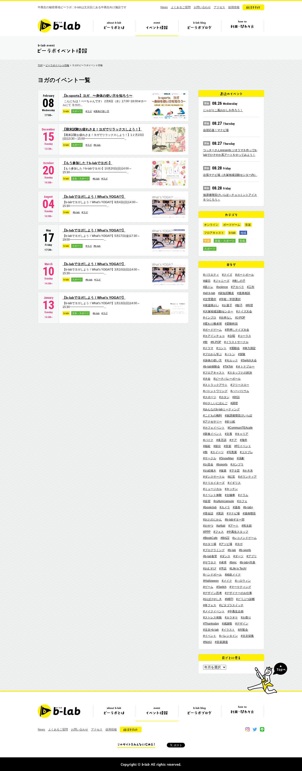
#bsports (221, 464)
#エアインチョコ (214, 336)
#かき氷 (248, 470)
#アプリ (252, 556)
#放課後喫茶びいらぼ (238, 415)
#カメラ (225, 507)
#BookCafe (210, 538)
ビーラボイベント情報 (57, 65)
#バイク (208, 440)
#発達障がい (211, 305)
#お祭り (246, 617)
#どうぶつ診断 (245, 599)
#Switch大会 (249, 360)
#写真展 (232, 452)
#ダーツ (238, 556)
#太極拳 (230, 495)
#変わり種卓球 (212, 323)
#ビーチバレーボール (227, 378)
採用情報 (233, 7)
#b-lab (97, 145)
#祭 (205, 452)
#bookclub (210, 507)
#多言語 (221, 440)
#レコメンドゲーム (244, 538)
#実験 (241, 354)
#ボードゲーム (212, 329)
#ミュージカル (212, 489)
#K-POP (216, 342)
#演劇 (240, 458)
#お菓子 (227, 305)
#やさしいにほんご (215, 403)
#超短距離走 (226, 293)
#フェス (219, 531)
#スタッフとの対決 (240, 372)
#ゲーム (208, 587)
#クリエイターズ (214, 482)
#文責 (228, 434)
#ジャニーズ (221, 281)
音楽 (248, 224)
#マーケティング (240, 587)
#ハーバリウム (240, 391)
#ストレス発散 (212, 617)
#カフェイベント (214, 427)
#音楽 (227, 446)
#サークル (209, 458)
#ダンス (225, 556)
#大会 (206, 378)
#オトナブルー (245, 366)
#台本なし (225, 317)
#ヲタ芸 (235, 470)
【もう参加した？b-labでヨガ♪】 (87, 163)
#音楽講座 (221, 642)
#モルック (231, 360)
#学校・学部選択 (230, 299)
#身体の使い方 (101, 111)
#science (222, 287)
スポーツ (77, 111)
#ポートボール (244, 274)
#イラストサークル (236, 342)
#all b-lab (209, 293)
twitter (255, 729)
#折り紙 (230, 421)
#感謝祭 (227, 623)
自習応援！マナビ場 (216, 130)
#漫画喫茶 (249, 513)
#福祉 (206, 446)
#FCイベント (242, 446)
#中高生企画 (235, 611)
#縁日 (206, 281)
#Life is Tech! (238, 568)
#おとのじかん (212, 519)
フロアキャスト (214, 232)
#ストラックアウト (215, 385)
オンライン (211, 224)
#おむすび (209, 568)
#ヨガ (89, 111)
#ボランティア (247, 476)
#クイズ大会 (244, 311)
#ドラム (243, 495)
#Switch (221, 587)
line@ (262, 729)
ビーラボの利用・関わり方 (242, 27)
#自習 (206, 501)
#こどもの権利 (212, 415)
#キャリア (241, 434)
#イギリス (234, 482)
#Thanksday (211, 623)
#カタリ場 (209, 544)
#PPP (206, 531)
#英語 (220, 513)
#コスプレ (246, 452)
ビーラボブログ (199, 27)
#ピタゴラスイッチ (231, 605)
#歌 (205, 342)
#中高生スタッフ (237, 531)
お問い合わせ (202, 7)
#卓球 (222, 562)
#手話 (222, 568)
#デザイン (241, 623)
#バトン (230, 354)
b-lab (66, 111)
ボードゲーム (231, 224)
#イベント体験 (212, 495)
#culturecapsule (224, 501)
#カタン (224, 397)
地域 (243, 232)
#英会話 (208, 513)
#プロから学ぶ (212, 354)
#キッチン (231, 489)
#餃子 (239, 305)
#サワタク (209, 562)
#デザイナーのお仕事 (238, 593)
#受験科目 (231, 323)
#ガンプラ (237, 464)
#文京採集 (247, 636)
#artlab (220, 525)
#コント (221, 348)
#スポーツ (209, 397)
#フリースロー (240, 385)
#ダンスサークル (214, 476)
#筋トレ (208, 287)
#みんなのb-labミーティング (221, 409)
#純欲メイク (233, 574)
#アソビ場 (225, 544)
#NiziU (207, 642)
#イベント (209, 636)
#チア (233, 440)
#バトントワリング (215, 391)
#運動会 (235, 348)
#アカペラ (237, 287)
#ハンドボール (212, 574)
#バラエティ (211, 274)
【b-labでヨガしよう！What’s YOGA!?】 (94, 196)
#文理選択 (209, 299)
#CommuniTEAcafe (240, 427)
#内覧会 (243, 629)
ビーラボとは (114, 27)
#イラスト (228, 629)
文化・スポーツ (80, 178)
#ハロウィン (243, 580)
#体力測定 (249, 348)
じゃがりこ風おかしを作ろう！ (223, 110)
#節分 (217, 446)
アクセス (219, 7)
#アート (233, 525)
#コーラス (244, 336)
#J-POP (240, 317)
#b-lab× (248, 507)
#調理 (234, 403)
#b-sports (245, 550)
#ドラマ (208, 348)
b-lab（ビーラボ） (59, 25)
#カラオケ (231, 617)
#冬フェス (209, 605)
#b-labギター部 (234, 519)
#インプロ (209, 317)
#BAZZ (225, 538)
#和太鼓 (247, 525)
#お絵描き (209, 470)
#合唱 (231, 336)
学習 (207, 240)
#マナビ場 (233, 513)
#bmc (233, 562)
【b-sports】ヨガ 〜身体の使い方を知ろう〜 (97, 95)
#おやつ (208, 525)
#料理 (249, 305)
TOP (40, 65)
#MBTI (229, 599)
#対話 (236, 397)
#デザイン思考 (212, 593)
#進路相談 (243, 293)
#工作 (250, 287)
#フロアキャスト (214, 372)
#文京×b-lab (211, 629)
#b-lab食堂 (210, 556)
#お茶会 (208, 464)
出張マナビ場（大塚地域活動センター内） (230, 175)
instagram (247, 729)
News (164, 7)
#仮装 (222, 470)
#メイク (227, 580)
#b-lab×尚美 (247, 562)
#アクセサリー (212, 421)
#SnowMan (226, 458)
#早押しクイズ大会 (237, 329)
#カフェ (242, 501)
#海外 (243, 440)
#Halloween (211, 580)
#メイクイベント (214, 611)
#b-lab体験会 (211, 366)
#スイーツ (217, 452)
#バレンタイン (228, 636)
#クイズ (227, 274)
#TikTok (228, 366)
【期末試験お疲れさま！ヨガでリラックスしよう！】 (102, 129)
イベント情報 (157, 27)
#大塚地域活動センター (218, 311)
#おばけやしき (212, 599)
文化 (242, 240)
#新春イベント (212, 434)
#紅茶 (231, 476)
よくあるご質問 (181, 7)
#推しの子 (238, 281)
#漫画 (236, 507)
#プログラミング (214, 550)
